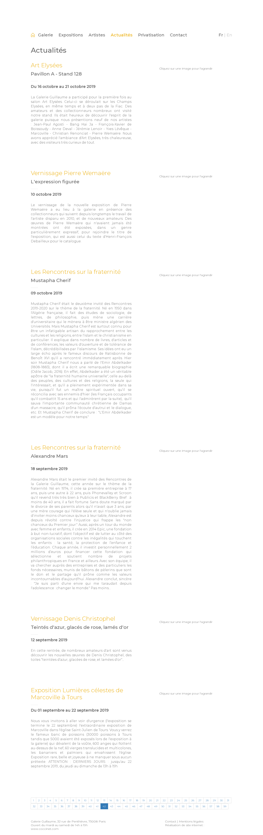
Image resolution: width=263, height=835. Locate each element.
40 (90, 806)
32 (34, 806)
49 (155, 806)
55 (197, 806)
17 (130, 800)
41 (97, 806)
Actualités (122, 35)
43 (111, 806)
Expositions (71, 35)
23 (171, 800)
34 (48, 806)
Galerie (45, 35)
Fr (221, 35)
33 (41, 806)
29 (214, 800)
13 (104, 800)
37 (69, 806)
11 (91, 800)
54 (190, 806)
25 (185, 800)
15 (117, 800)
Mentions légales (191, 821)
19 (143, 800)
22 (164, 800)
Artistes (97, 35)
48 (148, 806)
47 (141, 806)
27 (199, 800)
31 (228, 800)
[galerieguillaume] (131, 24)
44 (119, 806)
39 (83, 806)
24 (178, 800)
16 (124, 800)
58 (218, 806)
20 (150, 800)
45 (126, 806)
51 (169, 806)
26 (192, 800)
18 (137, 800)
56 (204, 806)
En (229, 35)
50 (162, 806)
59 (225, 806)
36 (62, 806)
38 (76, 806)
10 (85, 800)
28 (207, 800)
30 (221, 800)
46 (133, 806)
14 (111, 800)
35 (55, 806)
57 (211, 806)
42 (104, 806)
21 (157, 800)
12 (98, 800)
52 (176, 806)
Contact (178, 35)
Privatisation (151, 35)
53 (183, 806)
